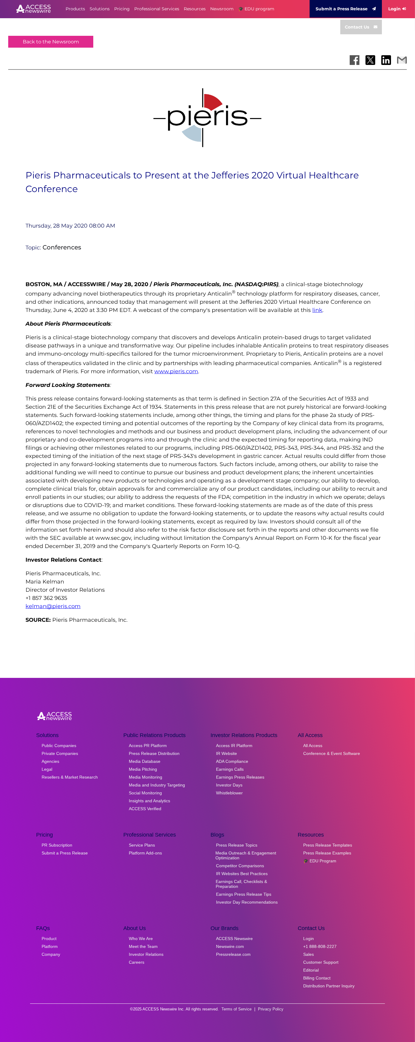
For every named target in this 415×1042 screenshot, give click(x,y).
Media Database (144, 761)
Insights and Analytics (149, 800)
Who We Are (141, 938)
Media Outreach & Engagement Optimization (245, 855)
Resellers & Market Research (70, 777)
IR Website (226, 753)
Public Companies (59, 745)
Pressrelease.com (233, 954)
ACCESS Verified (145, 808)
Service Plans (142, 845)
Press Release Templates (327, 845)
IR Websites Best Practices (242, 873)
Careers (136, 962)
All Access (312, 745)
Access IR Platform (234, 745)
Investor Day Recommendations (247, 902)
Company (51, 954)
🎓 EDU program (256, 9)
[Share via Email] (402, 60)
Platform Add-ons (145, 853)
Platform (50, 946)
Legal (47, 769)
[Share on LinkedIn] (386, 60)
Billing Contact (317, 978)
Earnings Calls (230, 769)
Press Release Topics (236, 845)
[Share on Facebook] (354, 60)
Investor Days (229, 785)
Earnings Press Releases (240, 777)
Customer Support (320, 962)
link (317, 310)
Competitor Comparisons (240, 865)
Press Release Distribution (154, 753)
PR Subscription (57, 845)
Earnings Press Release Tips (243, 894)
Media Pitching (143, 769)
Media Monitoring (145, 777)
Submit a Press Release (342, 9)
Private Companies (60, 753)
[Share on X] (370, 60)
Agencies (50, 761)
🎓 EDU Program (319, 860)
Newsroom (222, 9)
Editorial (311, 970)
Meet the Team (143, 946)
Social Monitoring (145, 792)
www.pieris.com (176, 371)
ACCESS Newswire (234, 938)
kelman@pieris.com (53, 606)
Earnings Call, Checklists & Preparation (241, 884)
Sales (308, 954)
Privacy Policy (270, 1009)
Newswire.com (230, 946)
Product (49, 938)
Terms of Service (236, 1009)
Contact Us (357, 27)
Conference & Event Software (331, 753)
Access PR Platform (148, 745)
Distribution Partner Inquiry (329, 985)
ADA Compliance (232, 761)
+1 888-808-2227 (320, 946)
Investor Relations (146, 954)
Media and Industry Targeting (157, 785)
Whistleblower (229, 792)
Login (394, 9)
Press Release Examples (327, 853)
